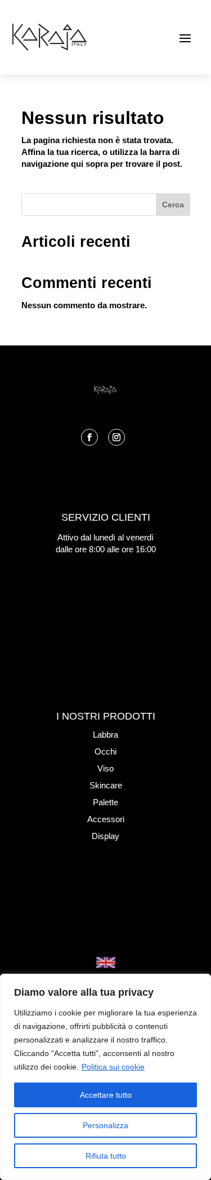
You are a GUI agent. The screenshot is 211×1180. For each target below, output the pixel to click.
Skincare (105, 785)
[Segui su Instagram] (116, 437)
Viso (105, 768)
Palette (105, 802)
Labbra (105, 734)
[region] (105, 1077)
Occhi (105, 751)
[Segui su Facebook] (89, 437)
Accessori (105, 819)
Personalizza (105, 1125)
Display (105, 836)
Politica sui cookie (113, 1066)
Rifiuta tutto (106, 1155)
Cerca (173, 204)
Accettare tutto (106, 1094)
